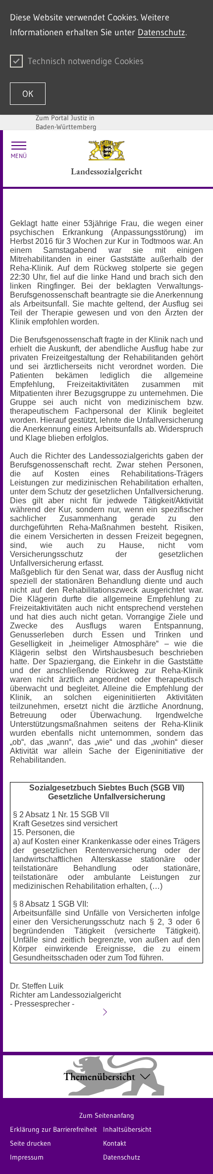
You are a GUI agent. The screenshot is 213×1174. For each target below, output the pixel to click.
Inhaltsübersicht (127, 1129)
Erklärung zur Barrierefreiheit (53, 1129)
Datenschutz (161, 32)
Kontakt (114, 1143)
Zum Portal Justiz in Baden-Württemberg (66, 122)
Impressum (27, 1157)
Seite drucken (30, 1143)
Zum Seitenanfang (106, 1115)
